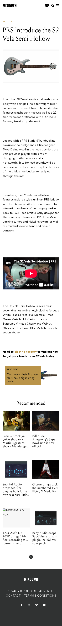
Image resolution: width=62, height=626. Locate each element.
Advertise (47, 591)
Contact (13, 595)
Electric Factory (25, 352)
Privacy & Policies (21, 591)
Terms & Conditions (40, 595)
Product (8, 22)
